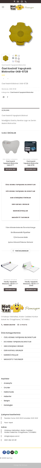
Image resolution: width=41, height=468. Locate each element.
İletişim (7, 400)
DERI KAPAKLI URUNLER (13, 350)
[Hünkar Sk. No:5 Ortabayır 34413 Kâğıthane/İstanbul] (15, 1)
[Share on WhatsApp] (3, 97)
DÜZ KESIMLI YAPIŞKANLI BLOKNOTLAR (17, 342)
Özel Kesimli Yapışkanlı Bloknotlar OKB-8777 (10, 163)
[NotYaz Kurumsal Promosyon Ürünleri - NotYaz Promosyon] (22, 7)
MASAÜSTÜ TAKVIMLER (13, 359)
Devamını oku (10, 169)
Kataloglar (8, 405)
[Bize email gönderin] (12, 452)
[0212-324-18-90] (26, 1)
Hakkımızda (9, 392)
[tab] (20, 110)
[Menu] (3, 7)
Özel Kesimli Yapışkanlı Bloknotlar (14, 65)
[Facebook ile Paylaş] (7, 97)
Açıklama (5, 110)
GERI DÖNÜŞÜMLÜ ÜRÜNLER (13, 346)
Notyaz (24, 465)
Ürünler (7, 387)
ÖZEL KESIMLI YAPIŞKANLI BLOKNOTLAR (20, 337)
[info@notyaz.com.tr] (18, 1)
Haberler (7, 396)
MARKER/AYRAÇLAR (11, 355)
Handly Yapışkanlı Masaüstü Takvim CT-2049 (31, 284)
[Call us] (16, 452)
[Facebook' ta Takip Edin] (4, 452)
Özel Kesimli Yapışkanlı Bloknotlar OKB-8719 (30, 163)
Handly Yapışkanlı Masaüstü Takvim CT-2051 (10, 284)
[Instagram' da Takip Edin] (8, 452)
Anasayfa (8, 383)
